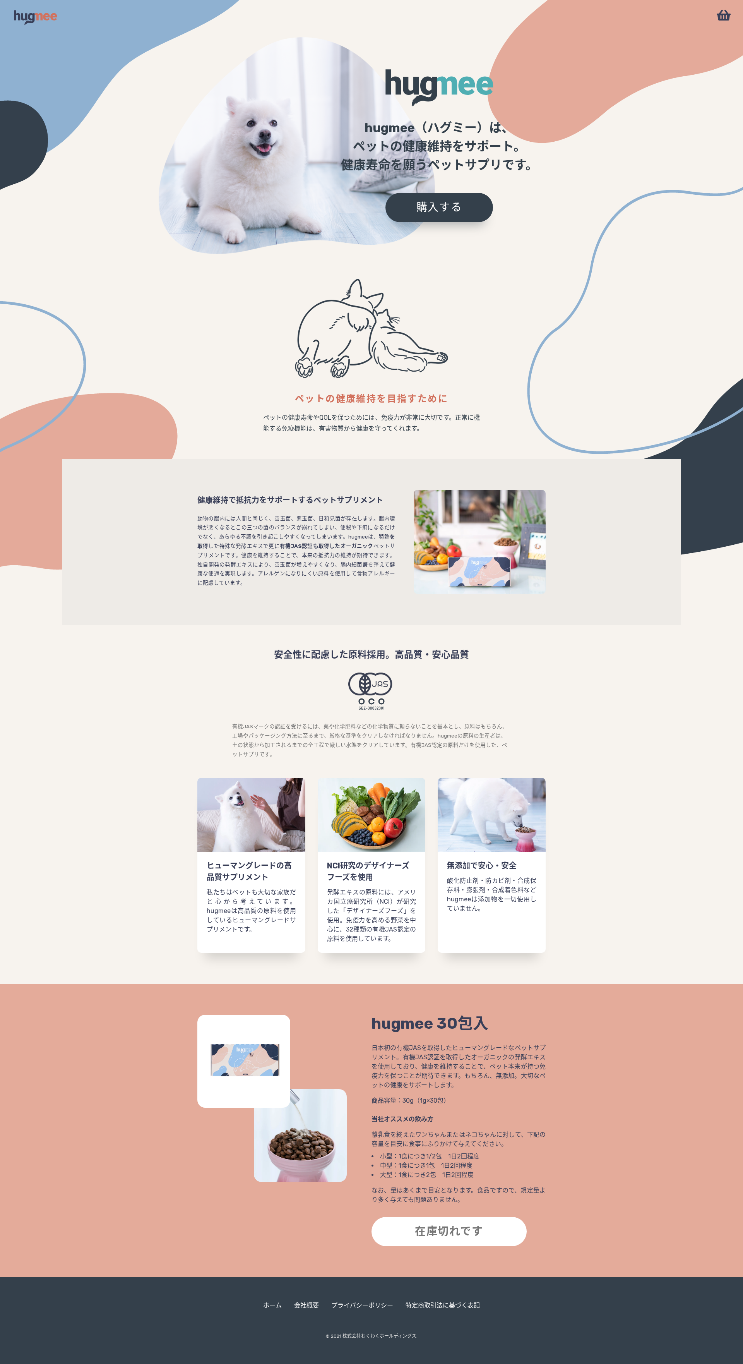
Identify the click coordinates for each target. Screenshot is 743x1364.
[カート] (724, 16)
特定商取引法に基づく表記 (443, 1305)
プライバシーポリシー (362, 1305)
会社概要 (306, 1305)
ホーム (272, 1305)
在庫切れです (449, 1231)
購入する (439, 207)
